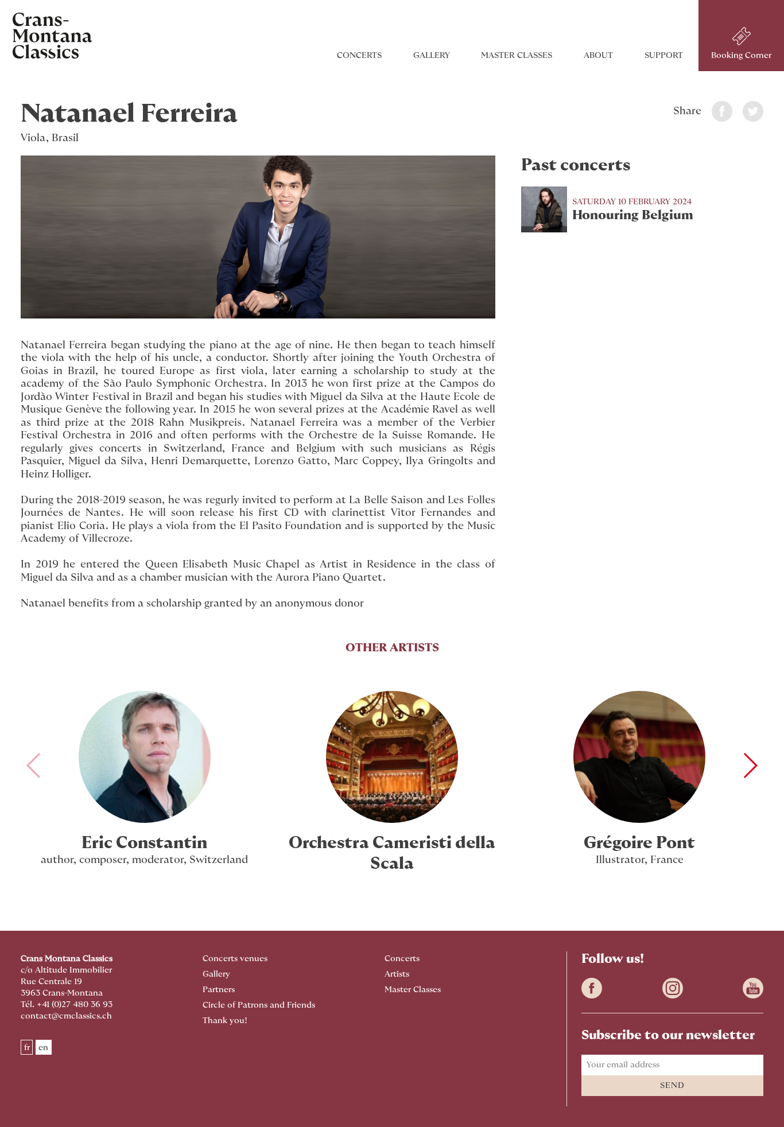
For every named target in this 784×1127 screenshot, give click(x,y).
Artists (397, 974)
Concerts (359, 55)
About (598, 55)
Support (664, 55)
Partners (219, 989)
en (43, 1047)
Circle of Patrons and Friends (259, 1005)
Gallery (431, 55)
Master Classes (516, 55)
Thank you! (225, 1020)
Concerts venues (235, 958)
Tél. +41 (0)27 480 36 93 (66, 1004)
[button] (750, 765)
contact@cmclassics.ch (66, 1016)
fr (27, 1047)
